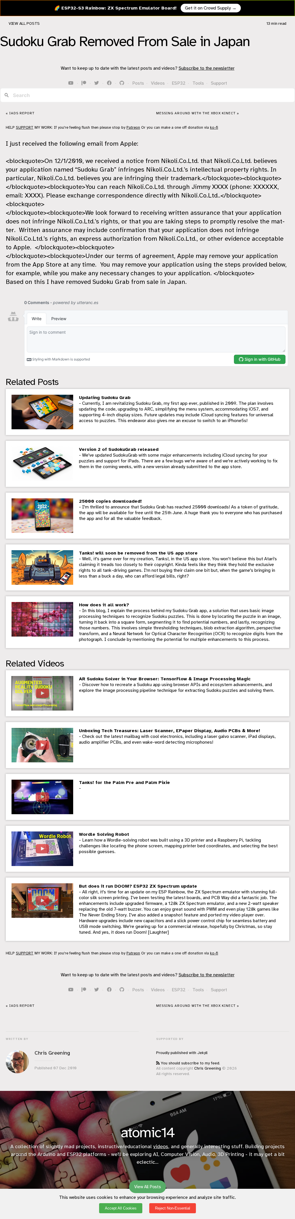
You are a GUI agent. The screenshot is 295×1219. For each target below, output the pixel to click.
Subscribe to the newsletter (207, 68)
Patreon (133, 127)
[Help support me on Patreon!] (84, 83)
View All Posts (24, 23)
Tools (198, 83)
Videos (158, 83)
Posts (138, 83)
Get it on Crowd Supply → (211, 8)
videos (160, 1146)
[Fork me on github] (122, 83)
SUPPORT (24, 127)
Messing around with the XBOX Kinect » (197, 113)
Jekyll (202, 1052)
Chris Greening (207, 1068)
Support (219, 83)
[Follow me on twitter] (97, 83)
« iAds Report (20, 113)
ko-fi (214, 127)
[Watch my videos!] (71, 83)
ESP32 (179, 83)
